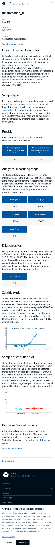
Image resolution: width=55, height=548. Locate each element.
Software (27, 488)
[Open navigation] (52, 3)
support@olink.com (11, 110)
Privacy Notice (22, 531)
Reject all (8, 543)
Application (27, 502)
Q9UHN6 (6, 30)
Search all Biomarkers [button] (12, 448)
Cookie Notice (37, 531)
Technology (27, 498)
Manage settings (8, 537)
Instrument (27, 493)
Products (27, 484)
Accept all (23, 543)
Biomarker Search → (12, 461)
